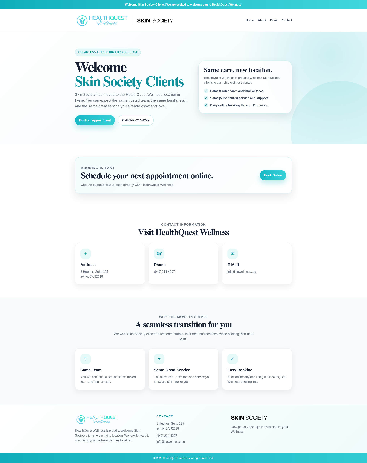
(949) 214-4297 (164, 271)
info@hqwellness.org (241, 271)
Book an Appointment (95, 120)
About (262, 20)
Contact (287, 20)
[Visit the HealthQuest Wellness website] (101, 20)
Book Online (273, 175)
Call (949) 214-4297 (135, 120)
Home (250, 20)
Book (273, 20)
